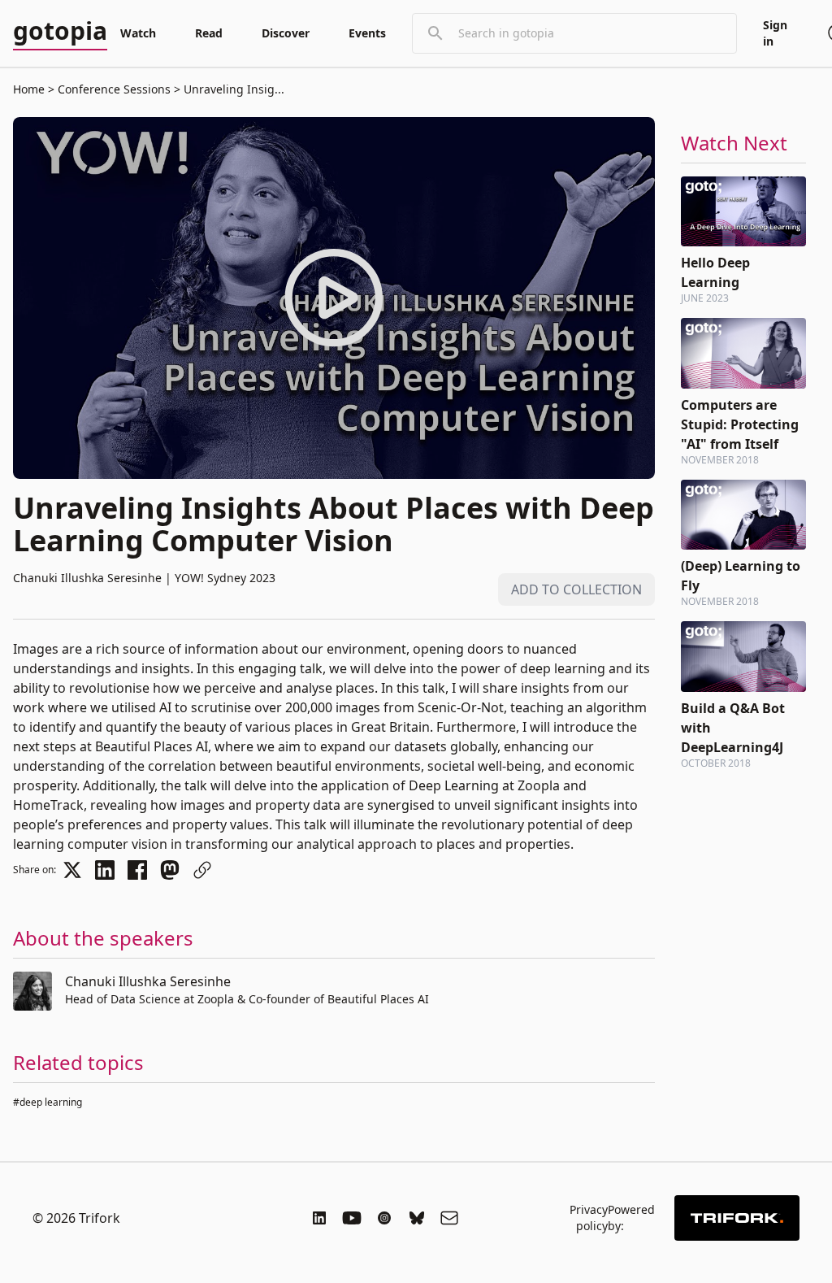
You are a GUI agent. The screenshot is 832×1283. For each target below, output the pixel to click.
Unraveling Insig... (232, 89)
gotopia (60, 31)
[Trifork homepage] (737, 1218)
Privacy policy (589, 1217)
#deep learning (47, 1102)
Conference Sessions (114, 89)
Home (29, 89)
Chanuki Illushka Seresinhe (148, 981)
